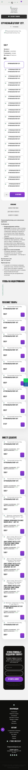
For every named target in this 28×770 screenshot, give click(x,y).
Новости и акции (14, 713)
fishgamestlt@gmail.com (14, 746)
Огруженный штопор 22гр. (14, 105)
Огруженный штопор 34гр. (14, 145)
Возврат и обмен (13, 215)
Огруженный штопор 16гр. (14, 85)
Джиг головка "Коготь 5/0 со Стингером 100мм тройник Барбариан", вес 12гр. (12, 543)
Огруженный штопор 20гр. (14, 98)
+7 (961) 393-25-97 (15, 741)
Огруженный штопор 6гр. (14, 179)
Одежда (14, 738)
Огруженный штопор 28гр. (14, 125)
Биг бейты (14, 734)
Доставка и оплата (13, 212)
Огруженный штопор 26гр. (14, 118)
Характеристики (13, 208)
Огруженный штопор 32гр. (14, 139)
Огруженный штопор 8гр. (14, 186)
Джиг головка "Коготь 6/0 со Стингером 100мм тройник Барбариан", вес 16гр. (12, 587)
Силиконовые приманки (14, 730)
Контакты (14, 723)
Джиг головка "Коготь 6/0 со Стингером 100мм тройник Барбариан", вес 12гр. (12, 565)
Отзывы (14, 721)
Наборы (14, 736)
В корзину (18, 194)
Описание (13, 204)
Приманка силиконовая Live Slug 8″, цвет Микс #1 (13, 607)
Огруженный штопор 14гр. (14, 78)
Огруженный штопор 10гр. (14, 71)
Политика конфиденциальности (13, 767)
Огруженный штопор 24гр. (14, 112)
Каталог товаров (15, 16)
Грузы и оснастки (14, 732)
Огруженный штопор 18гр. (14, 92)
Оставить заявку (13, 679)
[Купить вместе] (22, 455)
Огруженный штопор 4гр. (14, 172)
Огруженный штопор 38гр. (14, 159)
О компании (14, 711)
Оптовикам (14, 715)
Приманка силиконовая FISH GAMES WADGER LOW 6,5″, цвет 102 (13, 521)
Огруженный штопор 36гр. (14, 152)
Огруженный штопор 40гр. (14, 166)
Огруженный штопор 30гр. (14, 132)
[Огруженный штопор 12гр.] (14, 31)
